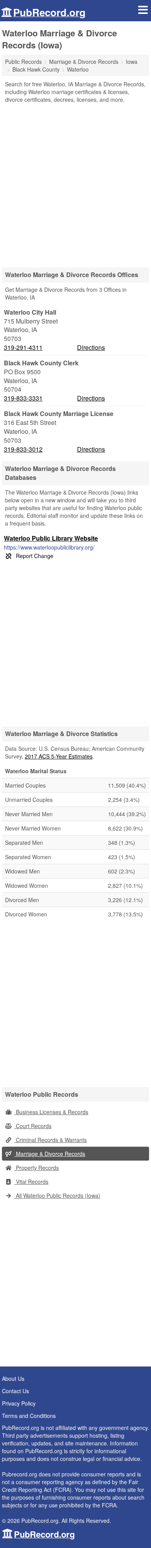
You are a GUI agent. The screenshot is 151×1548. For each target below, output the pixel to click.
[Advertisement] (75, 182)
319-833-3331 (23, 398)
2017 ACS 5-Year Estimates (59, 756)
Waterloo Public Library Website (51, 538)
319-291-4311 (23, 347)
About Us (13, 1378)
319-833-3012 (23, 449)
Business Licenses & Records (51, 1112)
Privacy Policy (19, 1403)
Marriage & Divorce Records (49, 1154)
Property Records (36, 1167)
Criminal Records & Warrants (50, 1140)
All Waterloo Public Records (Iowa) (57, 1195)
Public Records (23, 61)
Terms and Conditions (29, 1416)
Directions (91, 347)
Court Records (32, 1126)
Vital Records (31, 1181)
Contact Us (15, 1391)
